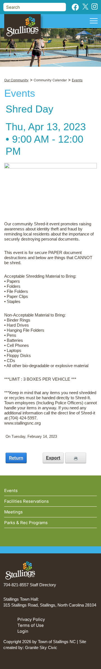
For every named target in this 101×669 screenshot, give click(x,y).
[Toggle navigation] (94, 21)
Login (22, 631)
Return (16, 458)
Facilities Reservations (26, 501)
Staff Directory (43, 584)
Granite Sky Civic (41, 647)
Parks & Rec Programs (26, 522)
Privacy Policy (31, 619)
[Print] (75, 458)
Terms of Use (30, 625)
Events (11, 490)
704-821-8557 (16, 584)
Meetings (13, 512)
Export (53, 458)
